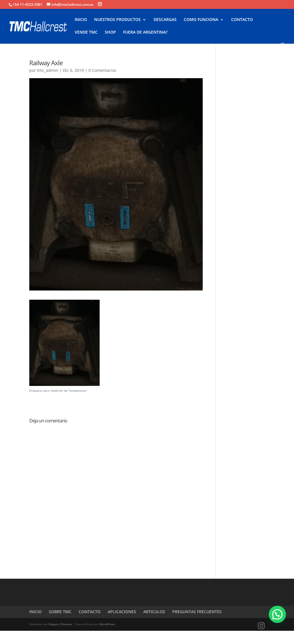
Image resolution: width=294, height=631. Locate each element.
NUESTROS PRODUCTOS (117, 20)
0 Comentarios (102, 70)
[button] (277, 614)
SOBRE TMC (60, 611)
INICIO (81, 20)
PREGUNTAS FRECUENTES (197, 611)
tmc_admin (47, 70)
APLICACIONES (122, 611)
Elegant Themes (60, 624)
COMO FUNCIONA (201, 20)
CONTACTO (242, 20)
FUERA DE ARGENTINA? (145, 32)
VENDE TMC (86, 32)
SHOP (110, 32)
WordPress (107, 624)
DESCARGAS (165, 20)
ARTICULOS (154, 611)
